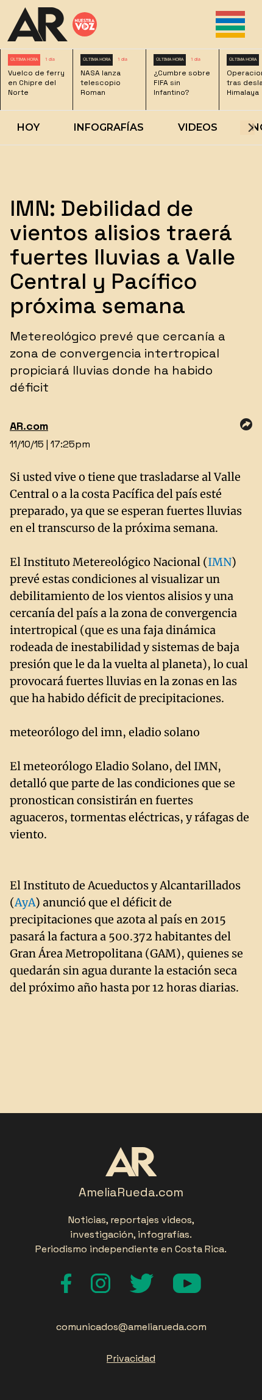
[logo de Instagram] (100, 1283)
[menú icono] (230, 24)
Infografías (109, 127)
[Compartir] (246, 424)
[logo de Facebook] (66, 1283)
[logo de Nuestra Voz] (85, 24)
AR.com (29, 426)
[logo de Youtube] (187, 1283)
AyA (25, 902)
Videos (198, 127)
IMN (220, 562)
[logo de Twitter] (142, 1283)
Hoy (28, 127)
